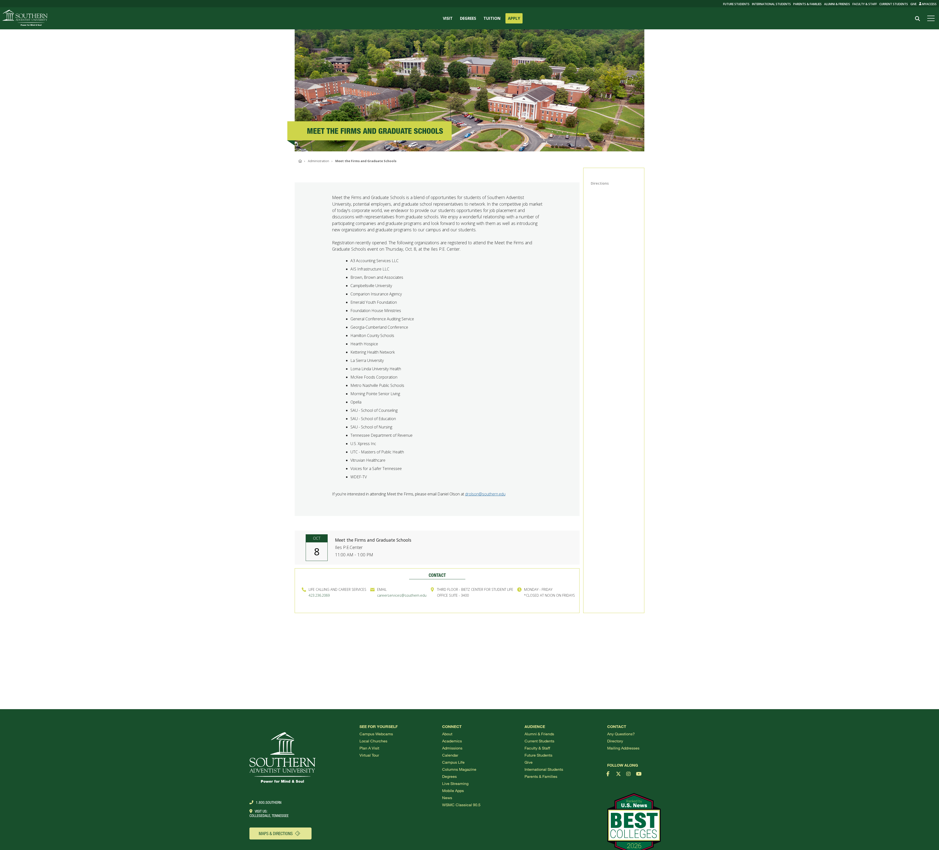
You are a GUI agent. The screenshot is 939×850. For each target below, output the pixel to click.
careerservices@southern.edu (401, 595)
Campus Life (453, 762)
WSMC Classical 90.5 (461, 804)
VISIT (448, 18)
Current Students (893, 4)
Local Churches (373, 740)
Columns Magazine (459, 769)
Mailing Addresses (623, 748)
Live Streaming (455, 783)
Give (913, 4)
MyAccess (929, 4)
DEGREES (468, 18)
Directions (600, 183)
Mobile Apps (453, 790)
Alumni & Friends (837, 4)
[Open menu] (932, 18)
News (447, 797)
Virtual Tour (369, 755)
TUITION (492, 18)
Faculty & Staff (864, 4)
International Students (771, 4)
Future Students (538, 755)
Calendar (450, 755)
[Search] (917, 18)
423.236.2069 (319, 595)
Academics (452, 740)
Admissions (452, 748)
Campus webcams (376, 733)
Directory (615, 740)
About (447, 733)
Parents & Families (807, 4)
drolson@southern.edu (485, 494)
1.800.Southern (268, 802)
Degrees (449, 776)
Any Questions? (621, 733)
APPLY (514, 18)
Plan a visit (369, 748)
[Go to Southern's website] (25, 18)
